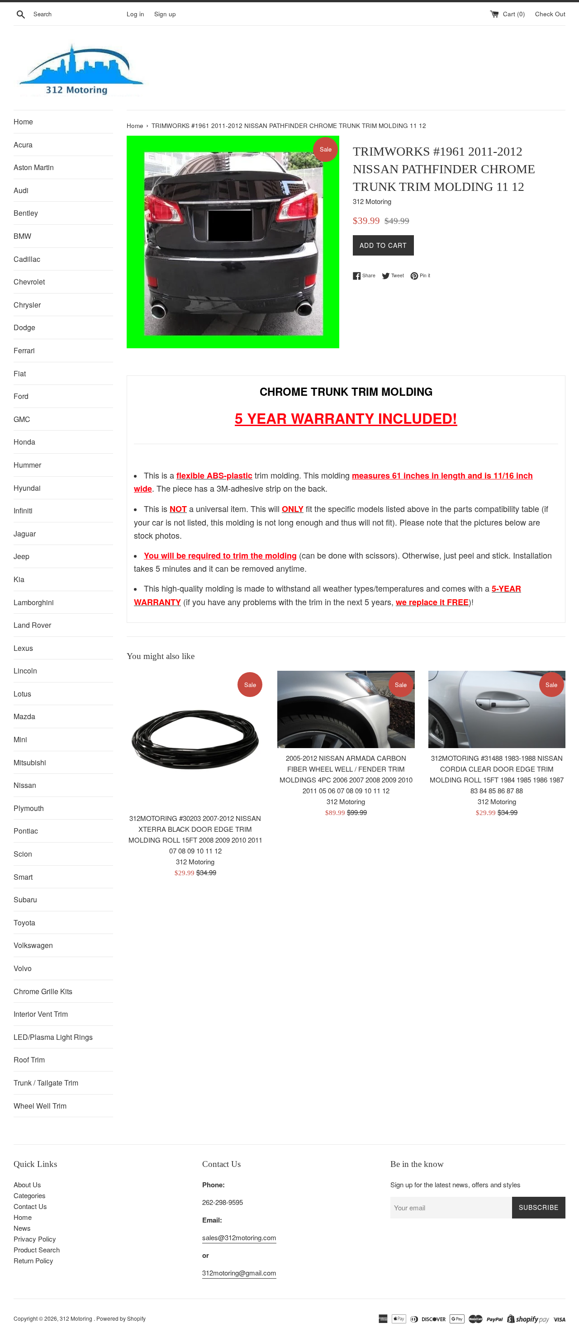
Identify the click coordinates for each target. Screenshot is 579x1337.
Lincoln (25, 670)
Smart (23, 877)
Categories (30, 1195)
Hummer (27, 465)
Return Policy (33, 1260)
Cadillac (27, 259)
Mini (20, 739)
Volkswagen (33, 945)
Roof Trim (29, 1059)
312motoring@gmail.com (239, 1272)
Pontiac (26, 830)
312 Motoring (77, 1318)
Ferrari (24, 350)
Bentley (26, 213)
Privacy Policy (35, 1238)
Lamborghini (34, 602)
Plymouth (29, 808)
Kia (19, 579)
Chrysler (27, 304)
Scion (23, 854)
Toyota (24, 922)
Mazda (24, 716)
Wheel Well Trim (40, 1105)
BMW (22, 236)
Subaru (25, 899)
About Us (27, 1184)
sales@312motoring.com (239, 1237)
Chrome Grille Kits (43, 991)
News (22, 1228)
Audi (21, 190)
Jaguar (25, 533)
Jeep (21, 556)
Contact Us (30, 1206)
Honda (24, 441)
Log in (135, 13)
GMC (22, 419)
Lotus (22, 693)
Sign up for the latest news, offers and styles (455, 1184)
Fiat (20, 373)
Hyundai (27, 488)
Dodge (24, 327)
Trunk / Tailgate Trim (46, 1082)
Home (23, 121)
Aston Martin (34, 167)
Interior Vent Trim (41, 1014)
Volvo (23, 968)
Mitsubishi (30, 762)
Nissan (25, 785)
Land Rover (32, 625)
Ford (21, 396)
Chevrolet (29, 281)
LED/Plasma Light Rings (53, 1037)
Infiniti (23, 510)
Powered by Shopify (121, 1318)
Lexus (23, 648)
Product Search (37, 1249)
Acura (23, 144)
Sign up (165, 13)
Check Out (550, 13)
